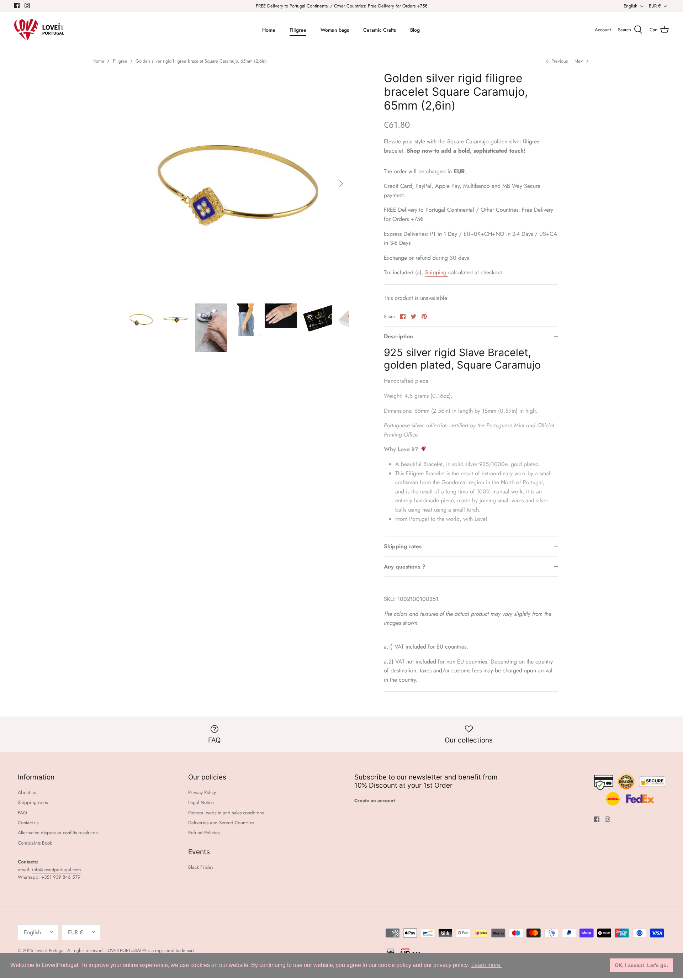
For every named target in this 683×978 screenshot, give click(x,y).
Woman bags (335, 29)
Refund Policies (203, 832)
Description (398, 336)
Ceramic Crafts (379, 29)
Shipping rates (403, 546)
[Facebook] (17, 5)
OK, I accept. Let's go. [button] (641, 965)
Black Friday (200, 867)
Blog (415, 29)
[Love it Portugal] (39, 30)
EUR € (655, 5)
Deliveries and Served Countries (221, 822)
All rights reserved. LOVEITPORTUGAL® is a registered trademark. (131, 950)
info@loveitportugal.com (56, 869)
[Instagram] (27, 5)
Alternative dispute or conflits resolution (58, 832)
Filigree (298, 29)
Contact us (28, 822)
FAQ (22, 812)
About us (27, 792)
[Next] (341, 183)
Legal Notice (201, 802)
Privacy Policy (202, 792)
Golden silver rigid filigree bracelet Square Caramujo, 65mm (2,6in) (201, 61)
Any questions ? (404, 566)
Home (268, 29)
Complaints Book (35, 843)
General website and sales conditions (226, 812)
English (630, 5)
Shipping (436, 272)
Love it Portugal (49, 950)
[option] (237, 184)
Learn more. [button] (486, 965)
